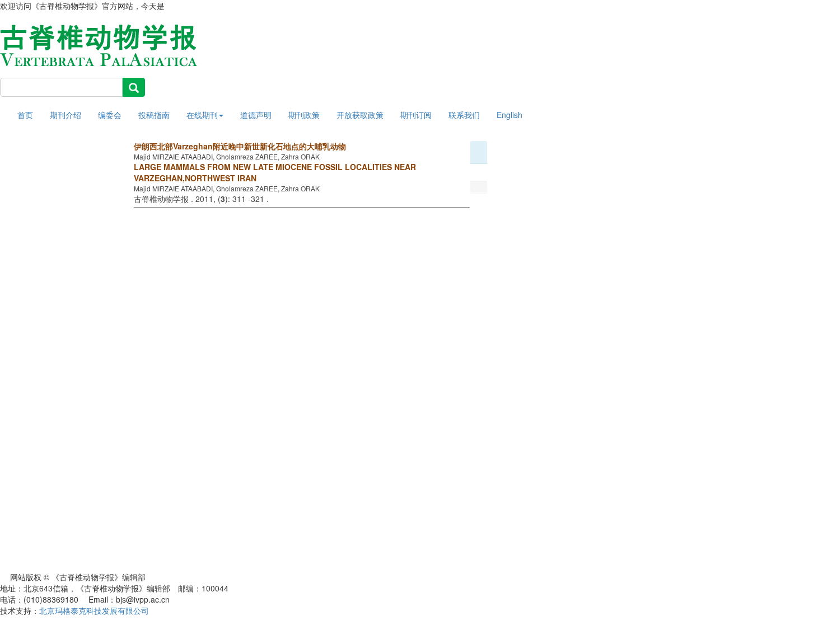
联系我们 (464, 114)
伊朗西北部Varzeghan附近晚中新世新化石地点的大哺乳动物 (240, 146)
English (509, 114)
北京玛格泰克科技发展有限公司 (94, 610)
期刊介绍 (65, 114)
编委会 (109, 114)
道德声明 (256, 114)
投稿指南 (154, 114)
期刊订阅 (416, 114)
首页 (25, 114)
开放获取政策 (360, 114)
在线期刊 (202, 114)
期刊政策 (304, 114)
